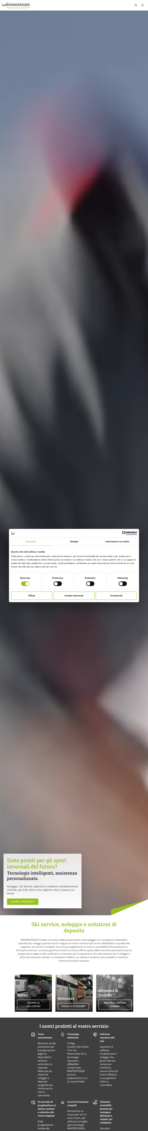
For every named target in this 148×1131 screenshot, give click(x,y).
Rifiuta (31, 595)
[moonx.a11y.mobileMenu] (141, 5)
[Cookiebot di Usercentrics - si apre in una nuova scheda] (124, 533)
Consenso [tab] (30, 541)
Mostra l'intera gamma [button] (115, 1004)
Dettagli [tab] (74, 541)
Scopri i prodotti (23, 901)
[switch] (58, 583)
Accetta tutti (116, 595)
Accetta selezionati (74, 595)
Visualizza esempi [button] (73, 1006)
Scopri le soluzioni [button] (33, 1004)
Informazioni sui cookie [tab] (117, 541)
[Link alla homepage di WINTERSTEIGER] (16, 5)
